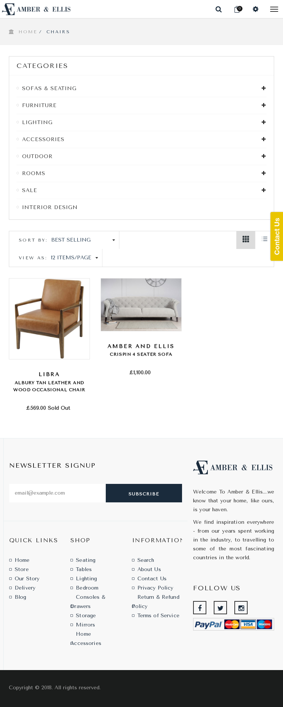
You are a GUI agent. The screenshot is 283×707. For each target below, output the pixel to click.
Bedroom (87, 588)
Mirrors (85, 625)
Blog (21, 597)
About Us (149, 569)
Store (22, 569)
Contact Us (152, 578)
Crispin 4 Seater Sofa (141, 354)
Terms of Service (158, 615)
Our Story (27, 578)
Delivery (25, 588)
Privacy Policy (155, 588)
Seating (85, 560)
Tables (84, 569)
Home (27, 31)
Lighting (86, 578)
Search (145, 560)
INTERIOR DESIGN (50, 207)
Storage (86, 615)
